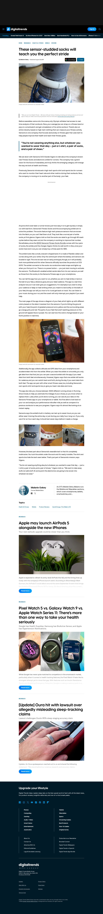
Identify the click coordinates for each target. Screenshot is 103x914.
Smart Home (28, 823)
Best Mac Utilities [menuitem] (49, 36)
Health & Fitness (24, 507)
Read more (25, 591)
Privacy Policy (41, 881)
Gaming (26, 817)
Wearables (62, 813)
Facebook (20, 802)
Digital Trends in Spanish (66, 848)
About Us (27, 838)
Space (61, 817)
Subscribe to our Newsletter (67, 838)
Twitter (28, 802)
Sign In (92, 29)
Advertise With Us (29, 845)
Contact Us (27, 841)
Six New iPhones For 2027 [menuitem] (34, 36)
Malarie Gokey (24, 60)
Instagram (24, 802)
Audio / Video (28, 820)
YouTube (32, 802)
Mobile (34, 507)
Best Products (63, 823)
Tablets (61, 810)
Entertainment (28, 827)
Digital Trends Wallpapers (67, 845)
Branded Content (64, 841)
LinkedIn (44, 802)
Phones (26, 810)
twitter (35, 493)
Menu (3, 29)
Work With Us (22, 885)
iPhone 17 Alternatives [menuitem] (96, 36)
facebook (31, 493)
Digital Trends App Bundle (67, 851)
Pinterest (40, 802)
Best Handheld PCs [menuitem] (63, 36)
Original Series (64, 830)
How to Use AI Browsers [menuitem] (79, 36)
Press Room (41, 885)
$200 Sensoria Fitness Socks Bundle (51, 243)
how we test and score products (66, 116)
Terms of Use (22, 892)
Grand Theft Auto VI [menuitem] (17, 36)
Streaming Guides (65, 820)
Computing (27, 813)
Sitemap (40, 889)
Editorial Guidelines (30, 848)
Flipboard (48, 802)
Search (99, 29)
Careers (21, 881)
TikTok (36, 802)
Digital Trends (13, 32)
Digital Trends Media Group (30, 901)
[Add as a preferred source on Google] (70, 59)
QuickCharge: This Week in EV (61, 507)
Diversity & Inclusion (24, 889)
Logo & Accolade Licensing (32, 851)
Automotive (28, 830)
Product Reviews (44, 507)
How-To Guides (64, 827)
